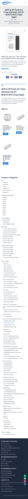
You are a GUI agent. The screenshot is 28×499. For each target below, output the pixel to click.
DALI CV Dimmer (7, 265)
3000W (4, 197)
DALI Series (5, 263)
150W (4, 215)
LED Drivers (4, 227)
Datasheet (5, 68)
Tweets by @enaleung (6, 491)
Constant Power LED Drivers (9, 233)
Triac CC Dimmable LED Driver (11, 300)
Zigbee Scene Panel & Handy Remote (12, 408)
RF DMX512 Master (8, 365)
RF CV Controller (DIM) (9, 383)
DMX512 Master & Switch (9, 403)
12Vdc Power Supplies (8, 247)
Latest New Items (8, 331)
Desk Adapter (6, 222)
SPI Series (5, 416)
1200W (4, 201)
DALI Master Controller (9, 275)
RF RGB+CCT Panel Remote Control (12, 311)
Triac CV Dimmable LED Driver (11, 298)
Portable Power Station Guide (8, 454)
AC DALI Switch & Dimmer (10, 273)
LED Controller (5, 261)
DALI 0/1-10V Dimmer (8, 271)
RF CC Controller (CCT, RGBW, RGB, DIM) (13, 283)
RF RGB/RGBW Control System (10, 346)
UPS (2, 180)
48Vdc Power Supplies (8, 251)
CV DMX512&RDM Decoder (10, 390)
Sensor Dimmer (7, 422)
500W (4, 209)
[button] (24, 30)
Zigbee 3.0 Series (7, 406)
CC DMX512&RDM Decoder (10, 392)
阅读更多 (6, 134)
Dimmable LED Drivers (8, 236)
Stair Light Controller (8, 426)
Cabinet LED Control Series (10, 428)
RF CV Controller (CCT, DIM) (10, 281)
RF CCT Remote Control (9, 285)
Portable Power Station (7, 195)
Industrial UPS (6, 188)
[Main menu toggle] (25, 2)
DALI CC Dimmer (8, 267)
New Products (6, 329)
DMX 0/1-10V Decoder (9, 397)
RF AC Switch (7, 371)
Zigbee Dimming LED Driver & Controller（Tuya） (12, 412)
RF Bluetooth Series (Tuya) (10, 327)
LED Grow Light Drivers (8, 240)
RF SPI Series (6, 354)
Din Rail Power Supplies (8, 253)
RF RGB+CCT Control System (10, 304)
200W (4, 213)
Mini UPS (5, 186)
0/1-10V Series (6, 334)
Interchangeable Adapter (9, 224)
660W (4, 205)
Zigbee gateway (7, 410)
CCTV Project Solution (6, 446)
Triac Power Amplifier (9, 301)
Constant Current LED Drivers (10, 231)
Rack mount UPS (7, 190)
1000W (4, 203)
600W (4, 207)
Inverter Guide (4, 452)
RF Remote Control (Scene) (10, 372)
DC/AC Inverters (5, 432)
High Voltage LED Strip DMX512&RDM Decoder (14, 394)
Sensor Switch (7, 424)
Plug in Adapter (6, 220)
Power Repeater (7, 314)
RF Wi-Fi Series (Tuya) (9, 323)
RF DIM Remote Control (9, 385)
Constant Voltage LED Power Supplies (12, 235)
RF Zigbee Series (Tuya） (9, 325)
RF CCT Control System (8, 279)
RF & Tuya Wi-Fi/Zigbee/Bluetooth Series (12, 319)
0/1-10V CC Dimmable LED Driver (11, 338)
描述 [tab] (2, 85)
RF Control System (7, 361)
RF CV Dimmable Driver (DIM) (11, 381)
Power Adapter (5, 218)
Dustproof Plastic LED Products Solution (10, 448)
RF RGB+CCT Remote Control (10, 309)
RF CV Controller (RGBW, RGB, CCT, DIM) (13, 358)
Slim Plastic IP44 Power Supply (11, 257)
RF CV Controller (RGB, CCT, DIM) (11, 356)
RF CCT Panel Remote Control (11, 287)
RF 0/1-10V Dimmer (8, 367)
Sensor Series (6, 420)
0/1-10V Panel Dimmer (9, 340)
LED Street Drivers (7, 242)
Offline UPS (5, 184)
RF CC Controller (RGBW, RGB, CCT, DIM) (13, 348)
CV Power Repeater (8, 316)
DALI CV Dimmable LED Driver (10, 277)
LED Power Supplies (7, 255)
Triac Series (5, 290)
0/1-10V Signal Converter (9, 342)
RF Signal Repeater (8, 363)
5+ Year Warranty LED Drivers (10, 229)
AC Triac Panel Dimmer (9, 292)
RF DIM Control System (8, 377)
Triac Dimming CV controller (10, 296)
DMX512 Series (6, 388)
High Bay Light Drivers (8, 238)
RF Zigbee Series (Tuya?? (9, 321)
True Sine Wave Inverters (9, 434)
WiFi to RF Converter (8, 374)
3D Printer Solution (5, 444)
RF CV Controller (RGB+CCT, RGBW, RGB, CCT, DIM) (14, 307)
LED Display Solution (6, 450)
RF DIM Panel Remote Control (10, 379)
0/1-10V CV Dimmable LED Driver (11, 336)
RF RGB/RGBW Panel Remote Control (12, 352)
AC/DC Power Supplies (7, 245)
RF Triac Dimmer (8, 369)
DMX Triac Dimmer (8, 399)
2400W (4, 199)
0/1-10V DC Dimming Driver (10, 344)
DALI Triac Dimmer (8, 269)
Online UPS (5, 182)
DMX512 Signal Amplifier (9, 401)
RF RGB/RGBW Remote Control (11, 350)
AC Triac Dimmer (8, 294)
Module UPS (5, 192)
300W (4, 211)
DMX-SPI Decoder (8, 395)
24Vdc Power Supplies (8, 249)
